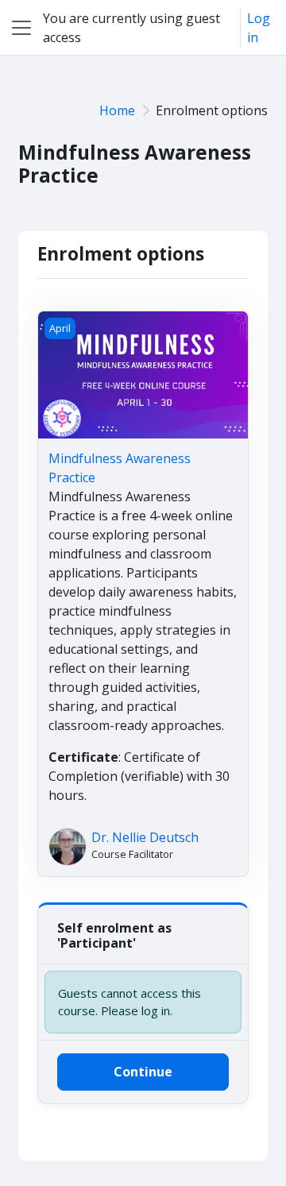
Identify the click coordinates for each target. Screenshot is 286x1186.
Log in (258, 28)
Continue (143, 1071)
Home (117, 110)
